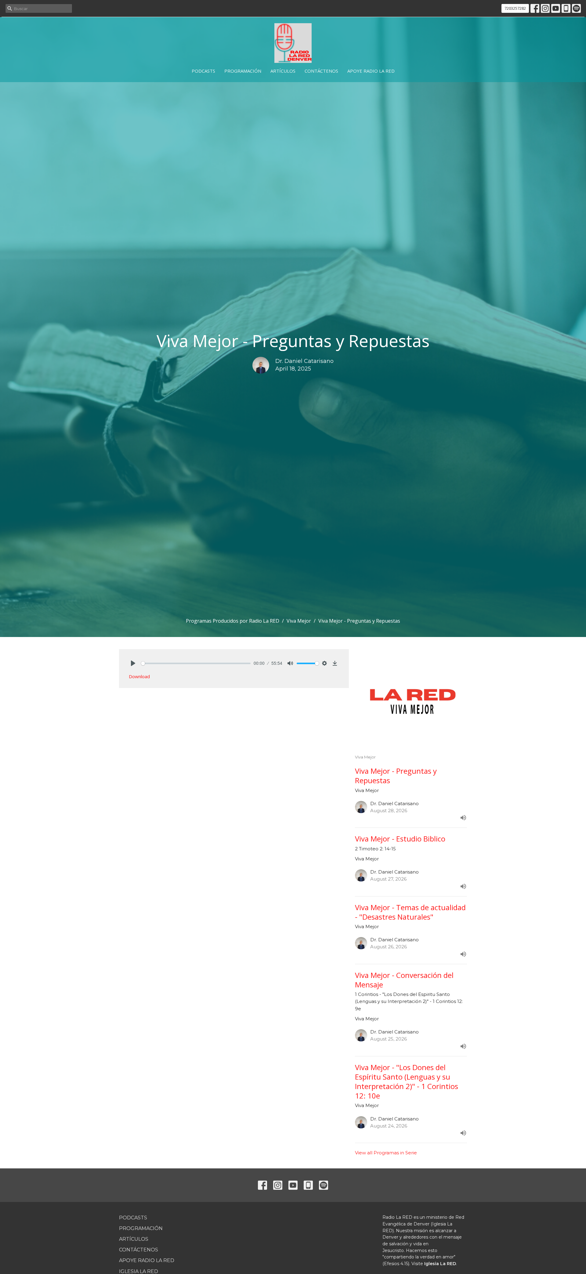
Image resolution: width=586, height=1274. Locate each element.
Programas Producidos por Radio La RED (232, 620)
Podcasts (203, 71)
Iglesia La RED (440, 1263)
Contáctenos (321, 71)
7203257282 (515, 8)
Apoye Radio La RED (371, 71)
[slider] (196, 663)
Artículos (282, 71)
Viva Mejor (299, 620)
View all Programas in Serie (386, 1153)
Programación (242, 71)
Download (139, 676)
